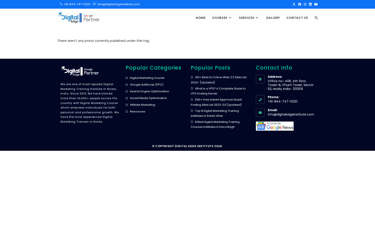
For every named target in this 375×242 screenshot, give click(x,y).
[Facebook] (300, 4)
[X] (294, 4)
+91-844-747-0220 (75, 4)
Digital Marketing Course (147, 78)
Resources (137, 111)
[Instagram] (305, 4)
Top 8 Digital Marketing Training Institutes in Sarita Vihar (215, 113)
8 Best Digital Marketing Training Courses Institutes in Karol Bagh (215, 124)
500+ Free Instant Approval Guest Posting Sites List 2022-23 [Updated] (216, 102)
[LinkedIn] (310, 4)
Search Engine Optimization (149, 91)
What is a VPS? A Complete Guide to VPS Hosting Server (218, 91)
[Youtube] (315, 4)
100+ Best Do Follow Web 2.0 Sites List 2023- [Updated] (219, 79)
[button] (316, 18)
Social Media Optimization (148, 98)
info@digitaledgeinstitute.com (118, 4)
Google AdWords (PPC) (146, 85)
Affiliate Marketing (142, 105)
